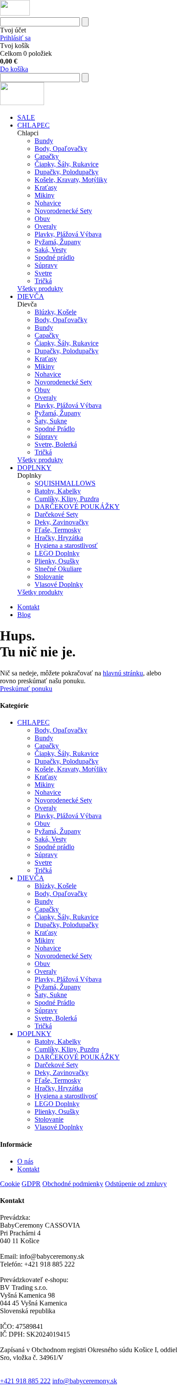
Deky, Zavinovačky (62, 522)
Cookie (10, 1183)
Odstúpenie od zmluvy (136, 1183)
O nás (25, 1161)
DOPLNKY (34, 467)
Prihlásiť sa (15, 38)
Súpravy (46, 265)
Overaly (46, 226)
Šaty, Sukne (51, 421)
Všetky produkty (40, 288)
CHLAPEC (33, 125)
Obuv (42, 218)
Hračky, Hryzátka (59, 537)
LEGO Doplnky (57, 553)
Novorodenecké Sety (63, 210)
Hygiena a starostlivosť (66, 545)
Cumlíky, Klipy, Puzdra (67, 498)
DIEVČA (30, 296)
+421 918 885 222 (25, 1381)
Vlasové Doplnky (59, 584)
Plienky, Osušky (57, 561)
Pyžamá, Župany (58, 242)
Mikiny (44, 195)
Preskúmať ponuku (26, 688)
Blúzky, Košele (55, 312)
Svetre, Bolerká (56, 444)
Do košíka (14, 69)
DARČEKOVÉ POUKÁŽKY (77, 506)
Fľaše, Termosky (58, 530)
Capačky (47, 156)
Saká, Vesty (51, 249)
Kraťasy (46, 187)
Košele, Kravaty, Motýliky (71, 179)
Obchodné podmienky (72, 1183)
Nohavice (48, 203)
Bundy (44, 140)
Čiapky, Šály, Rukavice (67, 164)
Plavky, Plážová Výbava (68, 234)
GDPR (31, 1183)
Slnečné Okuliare (58, 569)
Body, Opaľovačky (61, 148)
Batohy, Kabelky (58, 491)
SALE (26, 117)
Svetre (43, 273)
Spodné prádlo (54, 257)
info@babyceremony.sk (84, 1381)
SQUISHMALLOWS (65, 483)
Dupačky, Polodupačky (67, 172)
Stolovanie (49, 576)
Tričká (43, 281)
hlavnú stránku (123, 673)
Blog (24, 614)
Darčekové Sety (56, 514)
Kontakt (28, 607)
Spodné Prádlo (55, 428)
